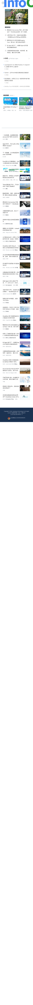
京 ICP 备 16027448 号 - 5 (17, 414)
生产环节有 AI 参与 (19, 58)
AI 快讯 (5, 58)
